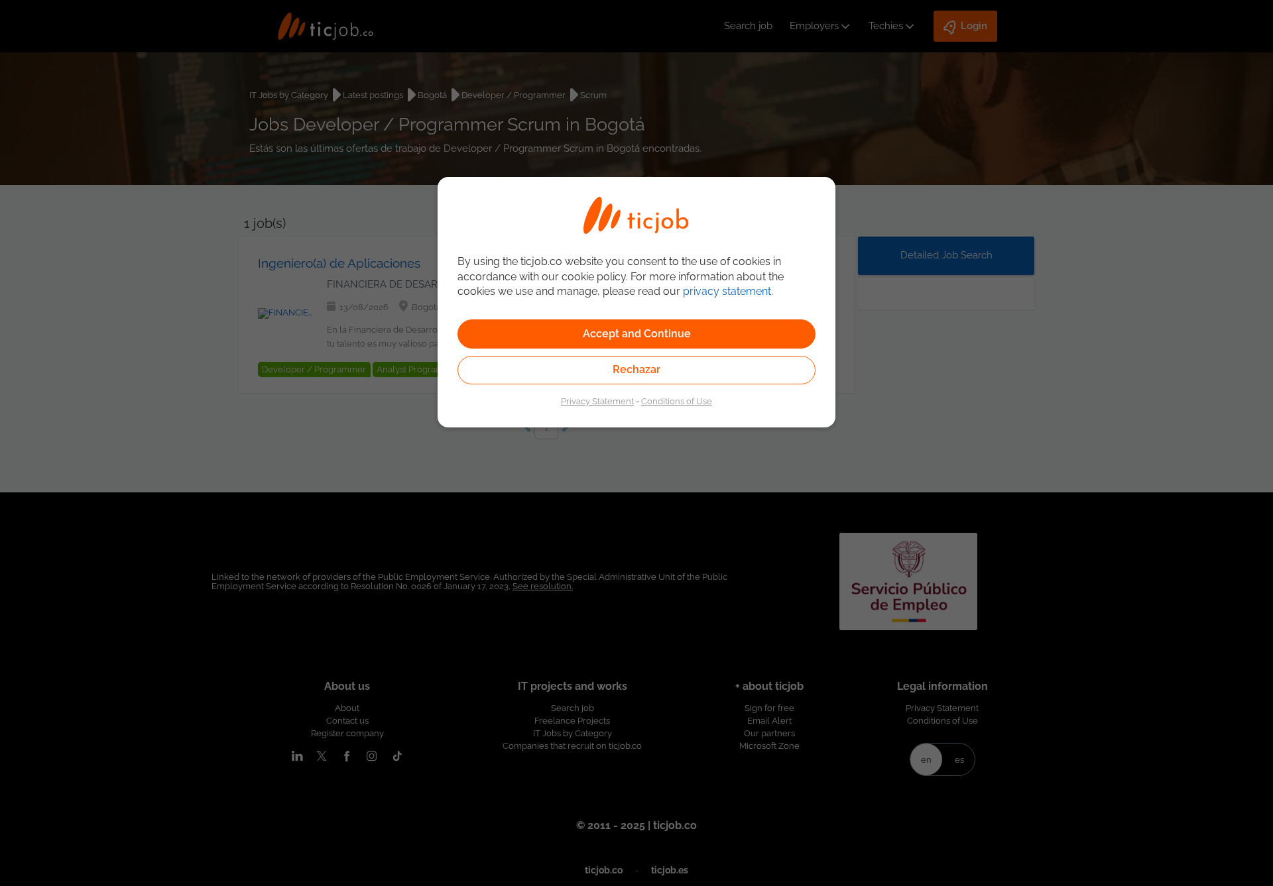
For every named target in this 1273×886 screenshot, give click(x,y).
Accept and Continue (637, 333)
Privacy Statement (597, 401)
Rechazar (636, 369)
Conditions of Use (676, 401)
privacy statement (727, 291)
